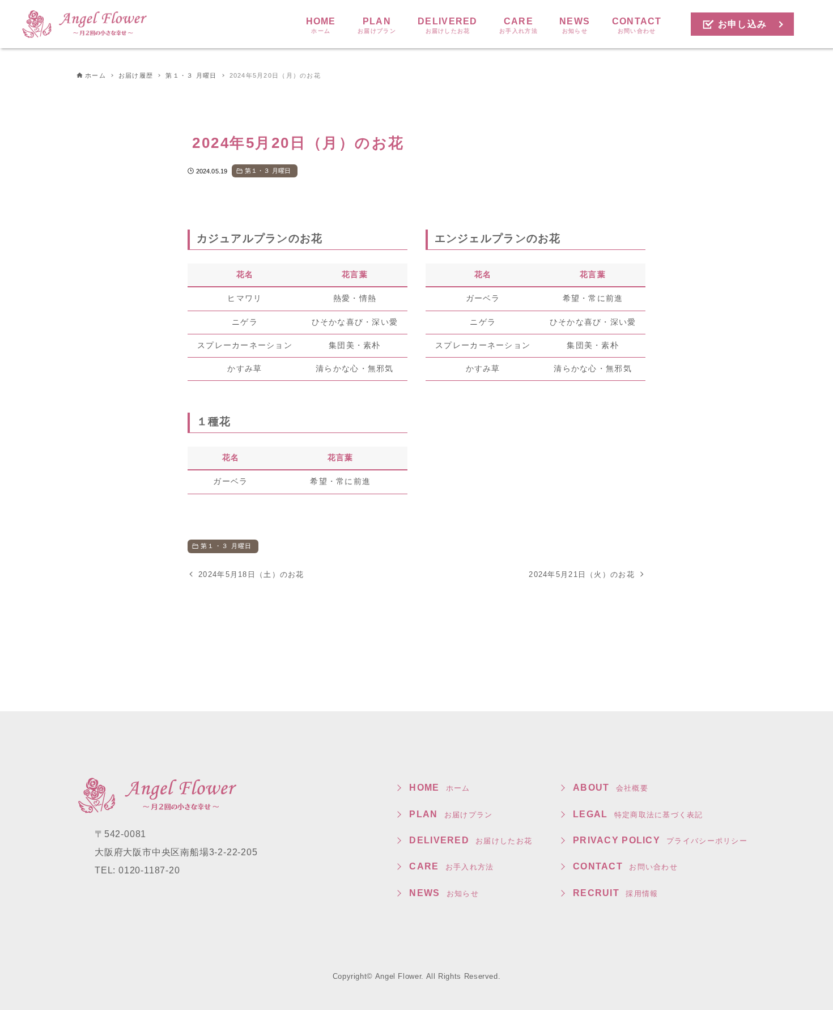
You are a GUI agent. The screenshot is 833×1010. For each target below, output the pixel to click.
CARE (451, 866)
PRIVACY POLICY (660, 840)
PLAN (450, 814)
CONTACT (625, 866)
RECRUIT (615, 893)
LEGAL (638, 814)
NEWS (443, 893)
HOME (439, 787)
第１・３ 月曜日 (268, 170)
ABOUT (610, 787)
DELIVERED (470, 840)
